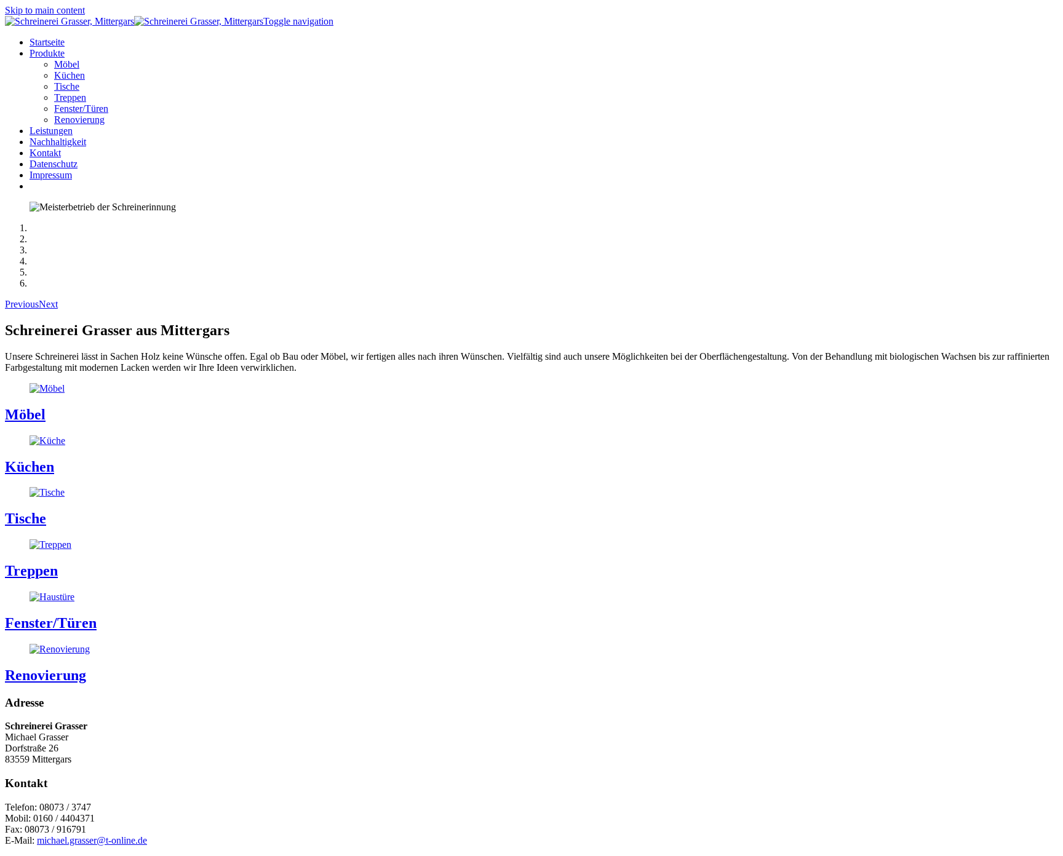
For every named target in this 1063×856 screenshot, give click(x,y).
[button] (47, 53)
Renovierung (45, 675)
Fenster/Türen (51, 623)
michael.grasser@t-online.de (92, 840)
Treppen (31, 571)
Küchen (29, 467)
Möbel (25, 414)
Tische (25, 518)
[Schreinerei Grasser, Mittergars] (134, 21)
